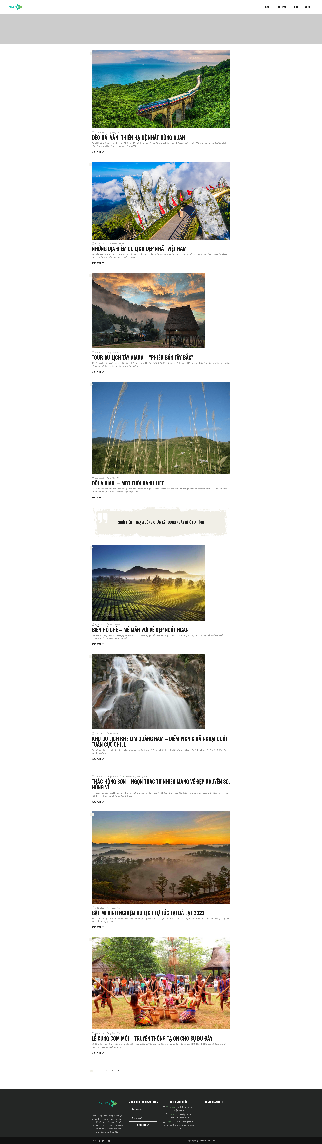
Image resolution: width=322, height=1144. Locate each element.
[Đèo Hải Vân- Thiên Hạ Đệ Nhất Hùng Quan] (161, 89)
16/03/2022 (99, 352)
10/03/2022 (99, 478)
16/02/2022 (99, 1033)
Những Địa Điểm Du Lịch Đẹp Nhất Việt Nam (139, 248)
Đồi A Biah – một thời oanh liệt (128, 483)
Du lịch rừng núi (133, 776)
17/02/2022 (99, 907)
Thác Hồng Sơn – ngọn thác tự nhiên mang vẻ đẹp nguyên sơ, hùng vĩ (161, 784)
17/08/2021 (170, 1121)
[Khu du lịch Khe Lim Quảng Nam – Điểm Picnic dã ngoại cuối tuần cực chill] (148, 691)
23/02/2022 (99, 733)
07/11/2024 (99, 243)
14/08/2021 (170, 1107)
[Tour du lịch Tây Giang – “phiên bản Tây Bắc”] (148, 310)
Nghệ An (144, 776)
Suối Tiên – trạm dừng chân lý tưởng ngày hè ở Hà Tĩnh (161, 522)
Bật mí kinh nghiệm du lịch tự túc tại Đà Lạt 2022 (148, 913)
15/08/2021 (173, 1114)
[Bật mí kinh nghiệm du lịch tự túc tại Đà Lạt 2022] (161, 857)
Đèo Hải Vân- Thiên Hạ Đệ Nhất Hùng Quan (138, 137)
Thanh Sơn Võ (116, 243)
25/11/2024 (99, 132)
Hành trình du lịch (207, 1140)
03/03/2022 (99, 624)
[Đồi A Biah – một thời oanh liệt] (161, 428)
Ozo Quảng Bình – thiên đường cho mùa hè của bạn (179, 1125)
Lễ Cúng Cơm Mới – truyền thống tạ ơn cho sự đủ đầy (152, 1038)
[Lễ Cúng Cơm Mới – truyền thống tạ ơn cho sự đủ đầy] (161, 983)
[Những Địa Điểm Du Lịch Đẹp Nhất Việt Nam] (161, 201)
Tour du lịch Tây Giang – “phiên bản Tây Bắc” (142, 357)
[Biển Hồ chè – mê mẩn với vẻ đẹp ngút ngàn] (148, 583)
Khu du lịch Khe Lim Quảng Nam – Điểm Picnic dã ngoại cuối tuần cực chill (159, 741)
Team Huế (115, 352)
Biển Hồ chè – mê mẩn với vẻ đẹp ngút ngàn (140, 629)
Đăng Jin (114, 132)
